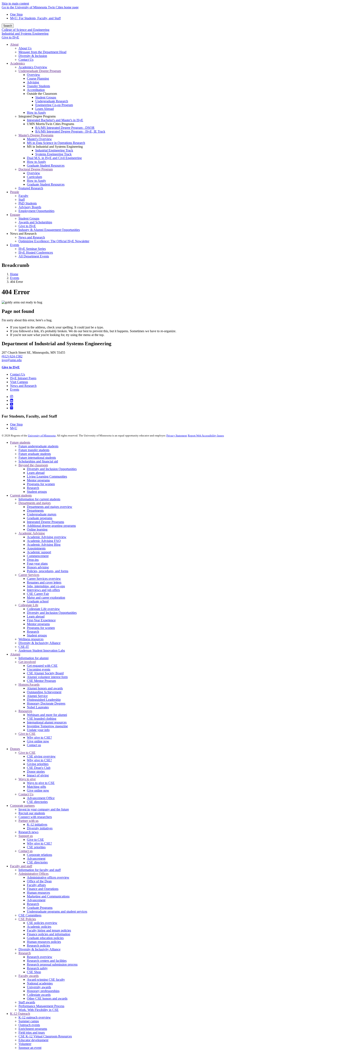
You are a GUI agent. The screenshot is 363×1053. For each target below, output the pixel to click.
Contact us (34, 745)
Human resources (38, 892)
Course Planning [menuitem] (38, 78)
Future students (20, 442)
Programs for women (41, 484)
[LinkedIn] (11, 400)
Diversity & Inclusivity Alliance (39, 643)
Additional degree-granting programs (51, 525)
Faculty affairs (36, 885)
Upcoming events (38, 669)
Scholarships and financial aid (38, 461)
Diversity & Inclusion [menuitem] (32, 56)
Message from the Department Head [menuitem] (42, 52)
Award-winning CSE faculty (46, 979)
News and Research (23, 385)
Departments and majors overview (49, 507)
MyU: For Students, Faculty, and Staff (35, 18)
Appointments (36, 548)
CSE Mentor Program (41, 681)
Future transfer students (33, 450)
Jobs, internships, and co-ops (46, 586)
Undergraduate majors (41, 514)
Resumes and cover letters (44, 582)
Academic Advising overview (46, 537)
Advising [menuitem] (33, 82)
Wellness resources (30, 639)
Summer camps (28, 1021)
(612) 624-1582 (12, 356)
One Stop (16, 14)
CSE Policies (27, 919)
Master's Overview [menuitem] (39, 139)
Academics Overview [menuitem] (32, 67)
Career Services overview (44, 578)
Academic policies (39, 926)
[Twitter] (11, 404)
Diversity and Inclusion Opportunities (52, 469)
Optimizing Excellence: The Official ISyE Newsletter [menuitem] (53, 241)
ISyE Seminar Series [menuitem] (32, 248)
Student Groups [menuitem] (45, 97)
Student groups (37, 491)
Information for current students (39, 499)
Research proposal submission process (52, 964)
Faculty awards (28, 976)
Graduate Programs (40, 907)
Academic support (39, 552)
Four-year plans (37, 563)
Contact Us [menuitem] (25, 59)
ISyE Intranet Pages (23, 378)
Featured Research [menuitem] (30, 188)
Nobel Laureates (38, 707)
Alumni (15, 654)
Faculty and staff (21, 866)
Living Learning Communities (47, 476)
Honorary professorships (43, 991)
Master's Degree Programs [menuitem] (35, 135)
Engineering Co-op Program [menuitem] (54, 105)
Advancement (36, 858)
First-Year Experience (41, 620)
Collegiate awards (39, 994)
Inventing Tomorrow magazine (47, 726)
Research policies (38, 945)
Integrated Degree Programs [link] (37, 116)
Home (14, 274)
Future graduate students (34, 454)
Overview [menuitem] (33, 74)
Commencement (38, 556)
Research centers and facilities (47, 960)
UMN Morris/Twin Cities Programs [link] (50, 124)
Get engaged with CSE (42, 665)
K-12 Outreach (20, 1013)
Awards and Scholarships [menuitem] (35, 222)
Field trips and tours (31, 1032)
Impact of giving (38, 775)
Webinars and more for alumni (47, 715)
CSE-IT (23, 646)
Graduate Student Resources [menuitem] (45, 165)
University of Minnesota (42, 435)
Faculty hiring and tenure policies (49, 930)
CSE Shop (34, 972)
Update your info (38, 730)
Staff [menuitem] (21, 199)
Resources (25, 711)
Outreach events (29, 1025)
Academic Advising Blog (43, 544)
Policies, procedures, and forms (47, 571)
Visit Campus (19, 382)
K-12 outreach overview (34, 1017)
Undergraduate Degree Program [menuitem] (39, 71)
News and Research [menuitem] (31, 237)
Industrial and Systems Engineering (25, 33)
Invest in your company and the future (43, 809)
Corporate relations (39, 855)
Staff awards (26, 1002)
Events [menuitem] (14, 245)
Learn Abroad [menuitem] (44, 109)
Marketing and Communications (48, 896)
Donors (15, 749)
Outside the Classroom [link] (42, 93)
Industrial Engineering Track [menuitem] (54, 150)
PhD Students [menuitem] (27, 203)
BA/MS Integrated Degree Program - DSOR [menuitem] (65, 127)
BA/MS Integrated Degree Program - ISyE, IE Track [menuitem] (70, 131)
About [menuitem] (14, 44)
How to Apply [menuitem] (36, 112)
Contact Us (17, 374)
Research (33, 488)
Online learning (37, 529)
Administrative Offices (33, 873)
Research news (28, 832)
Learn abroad (36, 472)
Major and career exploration (46, 597)
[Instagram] (11, 396)
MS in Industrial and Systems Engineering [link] (55, 146)
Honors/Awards (28, 684)
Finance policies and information (48, 934)
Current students (21, 495)
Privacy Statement (176, 435)
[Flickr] (11, 408)
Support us (25, 836)
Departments (35, 510)
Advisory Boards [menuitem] (29, 207)
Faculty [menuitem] (23, 196)
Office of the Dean (39, 881)
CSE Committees (29, 915)
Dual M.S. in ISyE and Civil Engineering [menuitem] (54, 158)
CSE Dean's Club (38, 768)
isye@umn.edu (12, 360)
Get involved (27, 662)
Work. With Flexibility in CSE (38, 1010)
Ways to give (27, 779)
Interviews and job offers (43, 590)
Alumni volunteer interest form (47, 677)
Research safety (37, 968)
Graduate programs (39, 518)
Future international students (37, 457)
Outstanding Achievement (44, 692)
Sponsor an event (29, 1047)
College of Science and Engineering (25, 30)
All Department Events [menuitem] (33, 256)
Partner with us (28, 820)
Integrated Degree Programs (45, 522)
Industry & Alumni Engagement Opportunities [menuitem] (49, 230)
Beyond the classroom (33, 465)
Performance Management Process (41, 1006)
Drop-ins (33, 559)
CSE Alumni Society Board (45, 673)
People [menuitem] (14, 192)
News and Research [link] (23, 233)
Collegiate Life (28, 605)
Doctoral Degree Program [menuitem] (35, 169)
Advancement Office (41, 798)
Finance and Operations (42, 889)
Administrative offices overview (48, 877)
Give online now (38, 741)
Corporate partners (22, 805)
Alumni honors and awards (45, 688)
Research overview (39, 957)
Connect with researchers (35, 817)
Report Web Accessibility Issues (206, 435)
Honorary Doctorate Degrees (46, 703)
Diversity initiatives (40, 828)
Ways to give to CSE (41, 783)
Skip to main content (15, 3)
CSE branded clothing (41, 718)
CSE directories (37, 802)
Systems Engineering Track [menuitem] (53, 154)
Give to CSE (27, 733)
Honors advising (38, 567)
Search (7, 25)
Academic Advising (31, 533)
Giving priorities (38, 764)
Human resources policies (44, 942)
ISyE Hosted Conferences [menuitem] (35, 252)
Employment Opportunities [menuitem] (36, 211)
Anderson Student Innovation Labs (41, 650)
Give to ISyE (10, 37)
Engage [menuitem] (15, 214)
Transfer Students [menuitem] (38, 86)
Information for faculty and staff (39, 870)
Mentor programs (38, 480)
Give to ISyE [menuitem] (27, 226)
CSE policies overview (42, 923)
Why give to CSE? (39, 737)
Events (14, 278)
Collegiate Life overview (43, 609)
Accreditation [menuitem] (36, 90)
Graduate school (38, 601)
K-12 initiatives (37, 824)
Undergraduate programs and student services (57, 911)
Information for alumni (33, 658)
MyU (13, 428)
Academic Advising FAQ (44, 541)
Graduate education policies (45, 938)
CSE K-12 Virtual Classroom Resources (45, 1036)
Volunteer (24, 1044)
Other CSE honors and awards (47, 998)
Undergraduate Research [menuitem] (51, 101)
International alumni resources (47, 722)
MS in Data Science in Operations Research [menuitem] (56, 143)
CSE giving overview (41, 756)
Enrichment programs (32, 1029)
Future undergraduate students (38, 446)
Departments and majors (34, 503)
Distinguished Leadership (44, 699)
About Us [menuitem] (25, 48)
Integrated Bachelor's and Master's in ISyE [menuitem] (55, 120)
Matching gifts (36, 786)
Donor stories (36, 771)
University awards (39, 987)
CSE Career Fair (38, 594)
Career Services (28, 575)
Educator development (33, 1040)
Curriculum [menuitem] (34, 177)
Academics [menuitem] (17, 63)
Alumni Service (37, 696)
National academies (40, 983)
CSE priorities (36, 847)
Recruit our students (31, 813)
